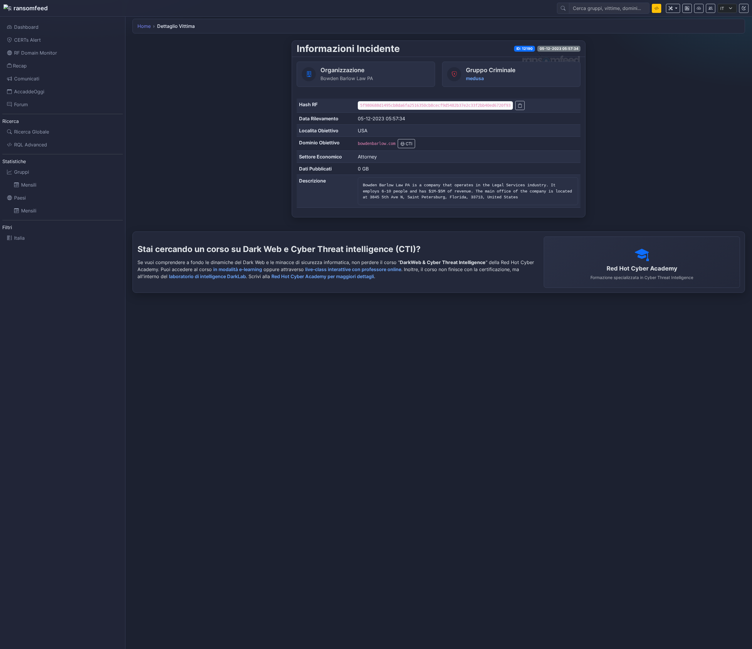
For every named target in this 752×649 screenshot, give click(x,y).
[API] (699, 8)
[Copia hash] (520, 105)
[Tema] (743, 8)
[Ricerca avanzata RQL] (656, 8)
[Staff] (710, 8)
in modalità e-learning (237, 269)
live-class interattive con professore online (353, 269)
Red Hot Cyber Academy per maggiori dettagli (322, 276)
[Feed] (687, 8)
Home (144, 26)
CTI (408, 143)
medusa (475, 78)
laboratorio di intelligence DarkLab (207, 276)
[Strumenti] (673, 8)
